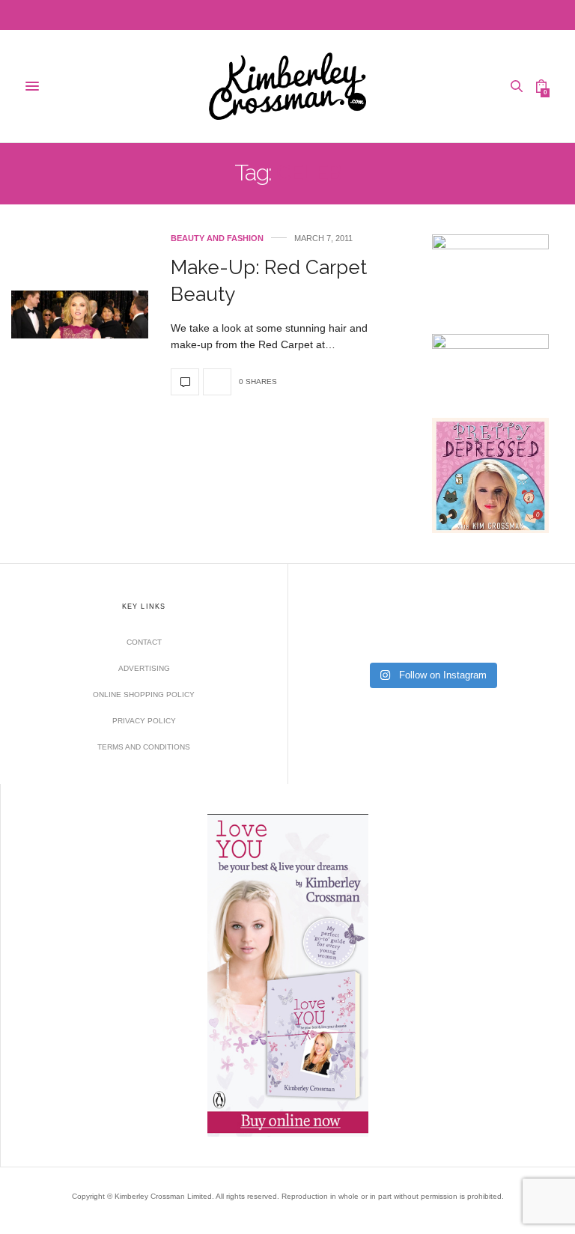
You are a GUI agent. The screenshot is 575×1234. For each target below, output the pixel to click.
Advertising (144, 668)
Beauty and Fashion (217, 238)
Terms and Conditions (143, 747)
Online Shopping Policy (144, 694)
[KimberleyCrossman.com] (287, 86)
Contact (144, 642)
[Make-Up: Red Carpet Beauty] (79, 314)
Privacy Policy (144, 721)
